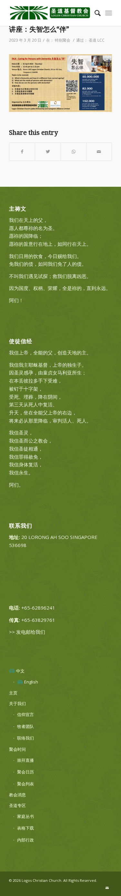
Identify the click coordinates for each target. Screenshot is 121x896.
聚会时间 (17, 749)
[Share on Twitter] (47, 152)
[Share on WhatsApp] (73, 152)
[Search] (94, 13)
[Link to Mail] (107, 888)
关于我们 (17, 703)
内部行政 (25, 840)
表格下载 (25, 828)
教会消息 (17, 795)
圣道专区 (17, 805)
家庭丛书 (25, 816)
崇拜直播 (25, 760)
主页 (13, 693)
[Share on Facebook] (22, 152)
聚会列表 (25, 784)
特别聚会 (62, 40)
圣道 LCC (97, 40)
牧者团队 (25, 726)
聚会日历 (25, 772)
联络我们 (25, 738)
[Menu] (108, 13)
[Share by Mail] (99, 152)
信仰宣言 (25, 714)
